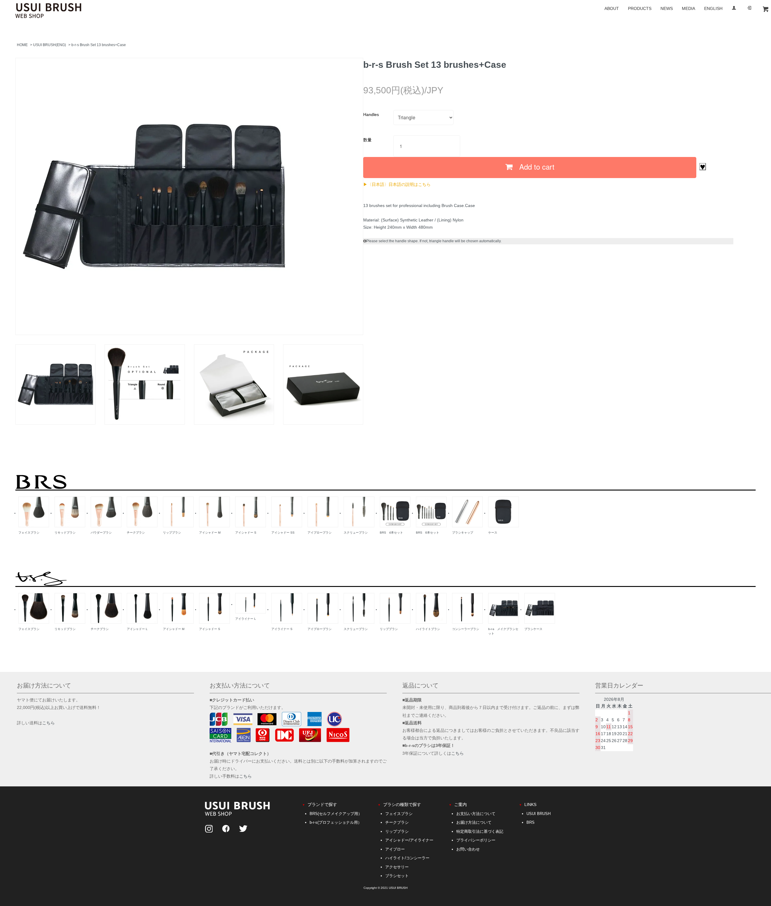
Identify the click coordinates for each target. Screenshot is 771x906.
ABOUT (611, 8)
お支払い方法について (475, 813)
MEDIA (688, 8)
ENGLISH (713, 8)
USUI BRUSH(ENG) (49, 45)
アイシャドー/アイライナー (409, 840)
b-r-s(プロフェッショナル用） (336, 822)
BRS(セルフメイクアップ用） (336, 813)
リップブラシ (397, 831)
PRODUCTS (639, 8)
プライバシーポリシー (475, 840)
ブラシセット (397, 875)
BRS (530, 822)
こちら (48, 722)
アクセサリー (397, 867)
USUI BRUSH (538, 813)
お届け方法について (474, 822)
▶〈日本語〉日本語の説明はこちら (397, 184)
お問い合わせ (468, 849)
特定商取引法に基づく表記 (479, 831)
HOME (22, 45)
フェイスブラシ (399, 813)
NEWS (666, 8)
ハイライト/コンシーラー (407, 858)
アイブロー (395, 849)
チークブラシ (397, 822)
